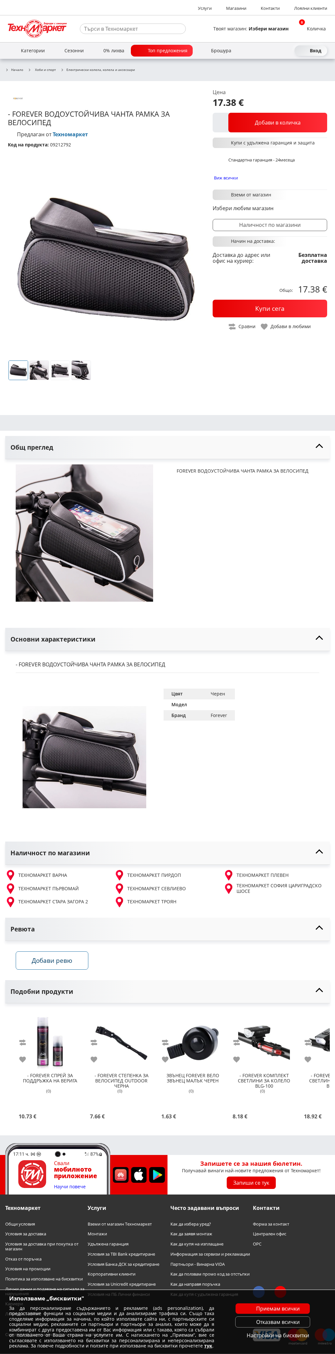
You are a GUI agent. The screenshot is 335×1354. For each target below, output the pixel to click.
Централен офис (269, 1234)
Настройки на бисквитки (278, 1335)
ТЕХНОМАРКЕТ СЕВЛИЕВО (156, 888)
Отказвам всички (278, 1322)
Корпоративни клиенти (111, 1274)
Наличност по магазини (270, 224)
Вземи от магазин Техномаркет (120, 1224)
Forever (219, 715)
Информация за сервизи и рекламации (210, 1254)
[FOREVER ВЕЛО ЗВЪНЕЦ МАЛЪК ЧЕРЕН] (193, 1040)
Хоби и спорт (45, 69)
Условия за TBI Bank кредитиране (121, 1254)
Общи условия (20, 1224)
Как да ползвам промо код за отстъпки (210, 1274)
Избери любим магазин (243, 208)
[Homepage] (37, 28)
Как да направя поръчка (195, 1284)
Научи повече (70, 1187)
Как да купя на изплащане (196, 1244)
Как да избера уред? (190, 1224)
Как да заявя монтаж (191, 1234)
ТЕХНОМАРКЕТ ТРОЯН (151, 901)
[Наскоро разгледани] (264, 50)
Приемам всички (278, 1308)
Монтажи (97, 1234)
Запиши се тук (251, 1182)
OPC (257, 1244)
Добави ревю (52, 960)
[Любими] (288, 50)
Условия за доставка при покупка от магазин (42, 1246)
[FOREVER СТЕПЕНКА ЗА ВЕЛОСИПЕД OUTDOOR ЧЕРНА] (121, 1040)
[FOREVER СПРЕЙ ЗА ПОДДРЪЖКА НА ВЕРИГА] (50, 1040)
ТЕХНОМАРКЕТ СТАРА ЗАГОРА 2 (53, 901)
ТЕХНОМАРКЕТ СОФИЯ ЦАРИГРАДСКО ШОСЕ (279, 888)
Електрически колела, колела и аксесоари (100, 70)
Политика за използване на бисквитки (44, 1279)
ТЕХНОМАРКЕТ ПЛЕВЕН (263, 875)
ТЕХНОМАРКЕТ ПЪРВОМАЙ (48, 888)
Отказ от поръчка (23, 1259)
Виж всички (226, 178)
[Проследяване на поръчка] (276, 50)
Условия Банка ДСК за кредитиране (123, 1264)
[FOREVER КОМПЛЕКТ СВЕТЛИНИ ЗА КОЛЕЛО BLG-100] (264, 1040)
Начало (17, 70)
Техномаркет (70, 134)
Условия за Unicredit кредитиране (122, 1284)
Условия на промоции (27, 1268)
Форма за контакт (271, 1224)
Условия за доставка (25, 1234)
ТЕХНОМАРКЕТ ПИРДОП (154, 875)
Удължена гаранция (108, 1244)
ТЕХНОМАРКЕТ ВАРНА (42, 875)
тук (208, 1346)
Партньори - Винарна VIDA (197, 1264)
